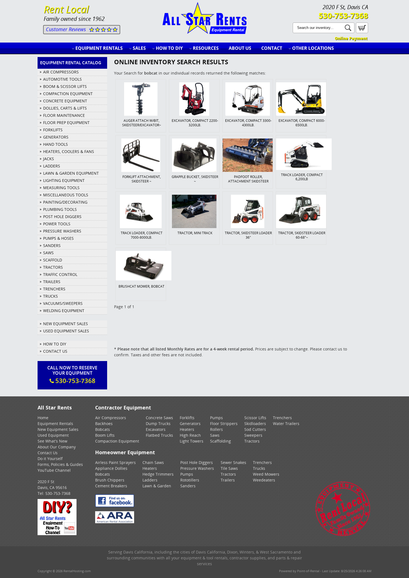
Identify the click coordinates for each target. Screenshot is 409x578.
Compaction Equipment (117, 441)
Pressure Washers (197, 468)
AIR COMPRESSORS (61, 72)
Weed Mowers (266, 474)
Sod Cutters (255, 429)
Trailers (228, 480)
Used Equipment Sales (66, 331)
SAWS (48, 252)
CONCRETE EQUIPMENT (65, 100)
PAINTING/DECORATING (65, 202)
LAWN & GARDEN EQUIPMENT (71, 173)
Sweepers (253, 435)
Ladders (149, 480)
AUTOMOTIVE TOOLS (62, 79)
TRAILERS (51, 281)
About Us (240, 48)
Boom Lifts (105, 435)
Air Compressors (110, 417)
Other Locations (313, 48)
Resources (206, 48)
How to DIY (169, 48)
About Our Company (57, 446)
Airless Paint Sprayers (115, 462)
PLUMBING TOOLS (60, 209)
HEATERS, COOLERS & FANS (68, 151)
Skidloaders (255, 423)
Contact (271, 48)
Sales (139, 48)
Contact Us (55, 351)
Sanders (188, 485)
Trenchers (282, 417)
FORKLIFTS (53, 129)
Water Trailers (286, 423)
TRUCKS (50, 296)
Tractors (252, 441)
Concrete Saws (159, 417)
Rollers (216, 429)
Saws (215, 435)
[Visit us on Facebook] (114, 505)
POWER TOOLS (56, 223)
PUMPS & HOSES (58, 238)
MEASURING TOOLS (61, 187)
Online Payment (351, 38)
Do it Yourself (50, 458)
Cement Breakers (111, 485)
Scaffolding (220, 441)
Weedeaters (264, 480)
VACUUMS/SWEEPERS (63, 303)
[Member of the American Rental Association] (114, 521)
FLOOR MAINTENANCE (64, 115)
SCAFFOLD (52, 260)
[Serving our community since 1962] (342, 535)
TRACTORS (53, 267)
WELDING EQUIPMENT (63, 310)
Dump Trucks (158, 423)
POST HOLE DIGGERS (62, 216)
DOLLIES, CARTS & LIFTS (65, 108)
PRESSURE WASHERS (62, 231)
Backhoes (104, 423)
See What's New (52, 441)
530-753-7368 (343, 15)
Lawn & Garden (156, 485)
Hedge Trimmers (158, 474)
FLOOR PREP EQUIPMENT (66, 122)
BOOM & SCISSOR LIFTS (65, 86)
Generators (190, 423)
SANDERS (52, 245)
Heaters (187, 429)
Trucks (259, 468)
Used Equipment (53, 435)
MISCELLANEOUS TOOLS (65, 194)
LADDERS (51, 166)
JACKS (48, 158)
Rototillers (189, 480)
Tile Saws (229, 468)
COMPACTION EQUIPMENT (68, 93)
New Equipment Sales (65, 323)
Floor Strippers (224, 423)
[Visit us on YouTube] (57, 533)
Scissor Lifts (255, 417)
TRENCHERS (54, 289)
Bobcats (102, 429)
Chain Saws (153, 462)
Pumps (216, 417)
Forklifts (187, 417)
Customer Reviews (66, 29)
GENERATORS (55, 137)
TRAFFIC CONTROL (60, 274)
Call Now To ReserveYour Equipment (72, 375)
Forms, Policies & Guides (60, 464)
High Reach (190, 435)
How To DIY (54, 344)
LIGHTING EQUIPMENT (64, 180)
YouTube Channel (54, 470)
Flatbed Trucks (159, 435)
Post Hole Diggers (196, 462)
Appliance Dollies (111, 468)
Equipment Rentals (99, 48)
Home (43, 417)
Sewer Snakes (233, 462)
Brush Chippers (109, 480)
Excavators (156, 429)
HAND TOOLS (55, 144)
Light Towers (191, 441)
